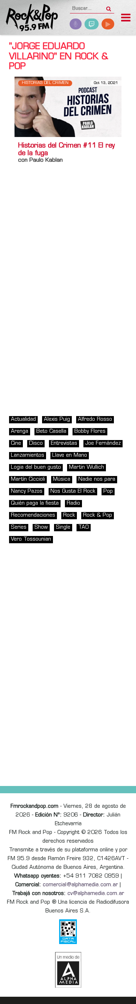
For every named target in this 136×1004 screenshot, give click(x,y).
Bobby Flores (90, 431)
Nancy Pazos (26, 491)
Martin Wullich (86, 467)
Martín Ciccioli (28, 479)
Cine (16, 443)
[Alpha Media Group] (68, 970)
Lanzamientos (27, 455)
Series (18, 527)
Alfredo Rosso (95, 419)
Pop (108, 491)
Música (61, 479)
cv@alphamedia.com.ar (95, 893)
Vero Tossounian (31, 539)
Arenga (19, 431)
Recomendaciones (33, 515)
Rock (69, 515)
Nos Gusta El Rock (72, 491)
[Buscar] (108, 6)
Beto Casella (51, 431)
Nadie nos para (96, 479)
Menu (126, 18)
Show (41, 527)
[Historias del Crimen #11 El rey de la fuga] (68, 106)
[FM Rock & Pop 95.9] (29, 18)
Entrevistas (64, 443)
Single (63, 527)
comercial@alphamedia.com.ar (80, 885)
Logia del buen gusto (36, 467)
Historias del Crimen (45, 83)
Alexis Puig (57, 419)
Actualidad (23, 419)
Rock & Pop (97, 515)
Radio (73, 503)
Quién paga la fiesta (35, 503)
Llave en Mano (69, 455)
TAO (83, 527)
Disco (36, 443)
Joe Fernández (103, 443)
